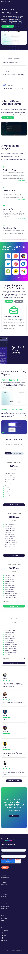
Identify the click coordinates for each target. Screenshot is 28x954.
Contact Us (3, 910)
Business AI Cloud (5, 877)
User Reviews (4, 894)
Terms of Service (22, 947)
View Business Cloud (8, 331)
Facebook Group (4, 908)
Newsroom (3, 896)
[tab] (9, 301)
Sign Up (14, 815)
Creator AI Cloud (4, 880)
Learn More (21, 180)
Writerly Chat (4, 884)
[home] (6, 2)
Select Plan (14, 504)
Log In (2, 920)
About (2, 898)
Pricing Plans (4, 918)
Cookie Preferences (6, 947)
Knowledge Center (5, 906)
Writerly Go (3, 882)
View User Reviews (14, 780)
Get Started (8, 26)
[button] (25, 2)
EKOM (2, 887)
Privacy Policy (15, 947)
